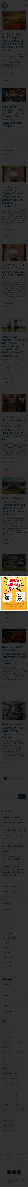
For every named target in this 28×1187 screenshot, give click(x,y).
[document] (14, 593)
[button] (25, 577)
